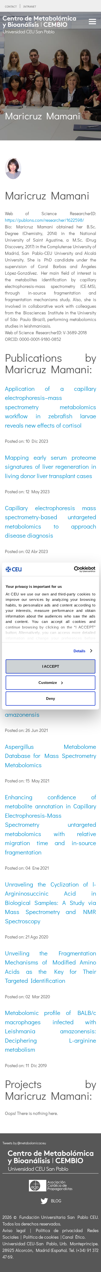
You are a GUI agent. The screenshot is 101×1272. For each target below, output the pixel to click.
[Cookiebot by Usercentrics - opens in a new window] (73, 569)
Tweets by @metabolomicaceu (24, 1143)
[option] (50, 76)
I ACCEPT (50, 666)
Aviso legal (13, 1230)
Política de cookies (41, 1237)
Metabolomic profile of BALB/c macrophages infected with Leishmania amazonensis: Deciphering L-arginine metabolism (50, 1031)
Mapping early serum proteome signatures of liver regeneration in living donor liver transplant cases (50, 466)
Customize (47, 682)
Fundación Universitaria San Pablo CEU (58, 1217)
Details (80, 651)
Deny (50, 698)
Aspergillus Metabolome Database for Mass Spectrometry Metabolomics (50, 755)
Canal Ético (73, 1237)
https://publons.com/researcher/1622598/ (44, 220)
